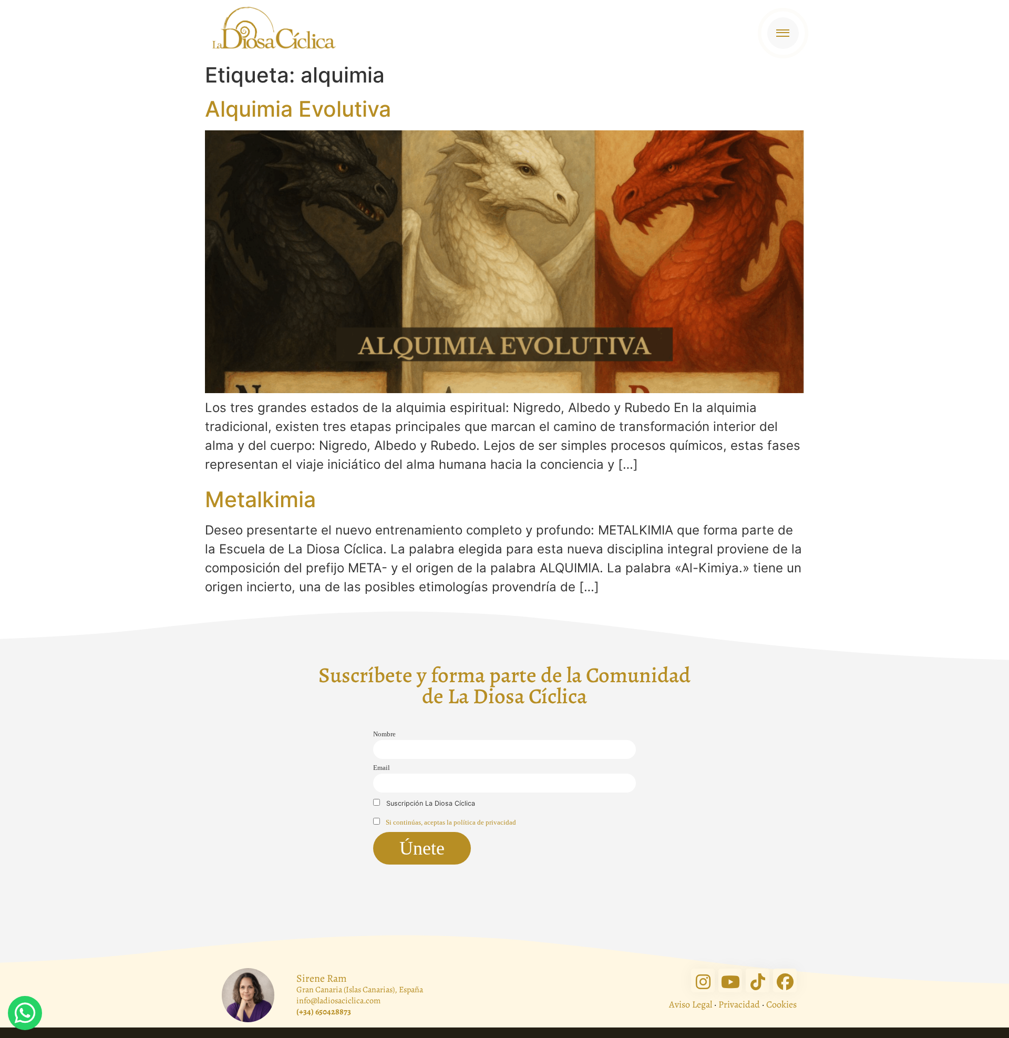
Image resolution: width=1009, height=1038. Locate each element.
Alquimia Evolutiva (298, 109)
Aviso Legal (690, 1004)
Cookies (781, 1004)
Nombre (384, 734)
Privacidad (739, 1004)
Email (381, 768)
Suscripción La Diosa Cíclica (429, 803)
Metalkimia (260, 499)
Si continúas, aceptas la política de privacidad (451, 822)
